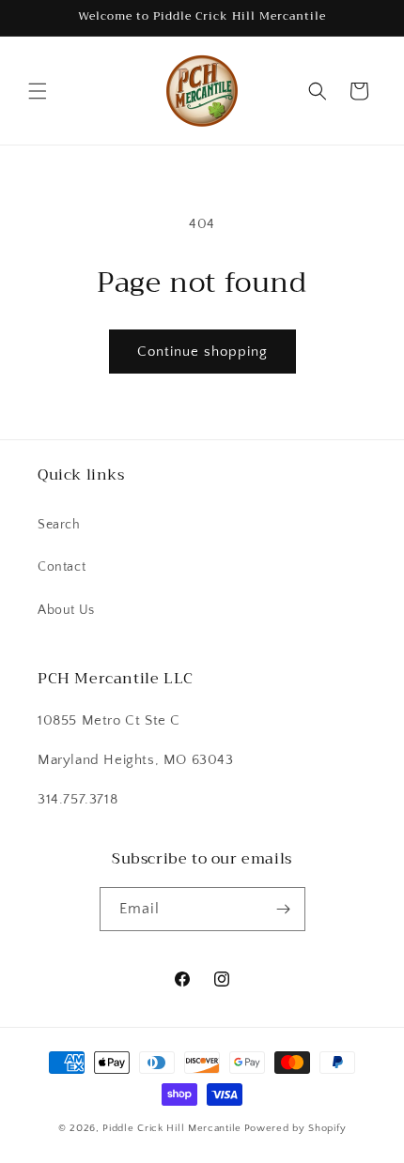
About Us (66, 610)
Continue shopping (202, 352)
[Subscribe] (283, 909)
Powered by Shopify (295, 1128)
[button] (37, 91)
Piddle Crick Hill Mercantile (171, 1128)
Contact (61, 566)
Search (59, 524)
